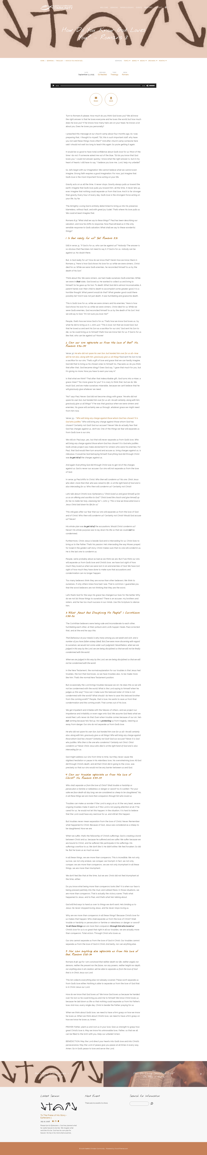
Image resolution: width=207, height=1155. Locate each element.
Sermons (114, 7)
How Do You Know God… (74, 60)
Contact (158, 7)
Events (139, 7)
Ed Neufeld (102, 75)
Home (42, 60)
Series (134, 60)
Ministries (148, 7)
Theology (59, 60)
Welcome (104, 7)
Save (111, 101)
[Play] (53, 86)
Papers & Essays (127, 7)
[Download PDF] (58, 1121)
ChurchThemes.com (121, 1148)
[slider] (152, 85)
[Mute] (147, 86)
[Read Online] (53, 1121)
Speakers (152, 60)
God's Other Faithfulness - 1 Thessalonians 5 (53, 1075)
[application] (103, 85)
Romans (125, 75)
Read (96, 101)
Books (142, 60)
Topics (126, 60)
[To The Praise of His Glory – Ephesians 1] (58, 1110)
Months (162, 60)
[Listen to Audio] (55, 1121)
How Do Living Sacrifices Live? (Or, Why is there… (153, 1075)
